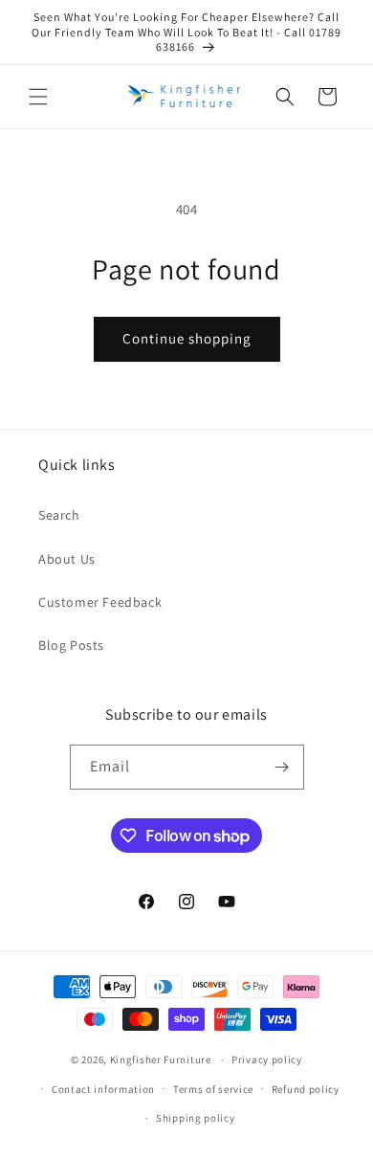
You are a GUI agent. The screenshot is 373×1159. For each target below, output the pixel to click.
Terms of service (213, 1089)
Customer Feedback (100, 602)
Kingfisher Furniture (160, 1059)
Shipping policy (195, 1118)
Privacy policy (266, 1059)
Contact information (103, 1089)
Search (59, 515)
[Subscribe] (282, 767)
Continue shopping (187, 338)
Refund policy (306, 1089)
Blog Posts (71, 645)
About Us (67, 559)
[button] (38, 97)
